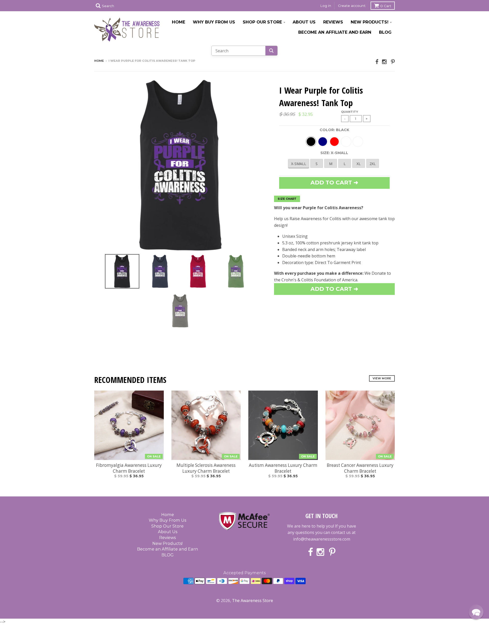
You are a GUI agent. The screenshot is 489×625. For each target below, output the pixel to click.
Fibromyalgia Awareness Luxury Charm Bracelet (129, 468)
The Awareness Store (252, 600)
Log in (325, 6)
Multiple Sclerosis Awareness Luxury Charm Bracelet (206, 468)
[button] (476, 612)
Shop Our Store (262, 21)
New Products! (369, 21)
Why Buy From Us (214, 21)
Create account (351, 6)
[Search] (271, 50)
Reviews (333, 21)
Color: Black (334, 130)
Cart (385, 6)
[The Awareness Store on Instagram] (384, 61)
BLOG (385, 32)
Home (178, 21)
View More (382, 378)
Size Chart (287, 199)
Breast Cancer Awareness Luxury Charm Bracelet (360, 468)
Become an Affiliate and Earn (334, 32)
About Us (304, 21)
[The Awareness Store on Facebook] (376, 61)
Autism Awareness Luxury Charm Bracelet (283, 468)
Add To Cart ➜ (334, 288)
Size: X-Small (334, 153)
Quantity (349, 112)
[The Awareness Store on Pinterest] (393, 61)
